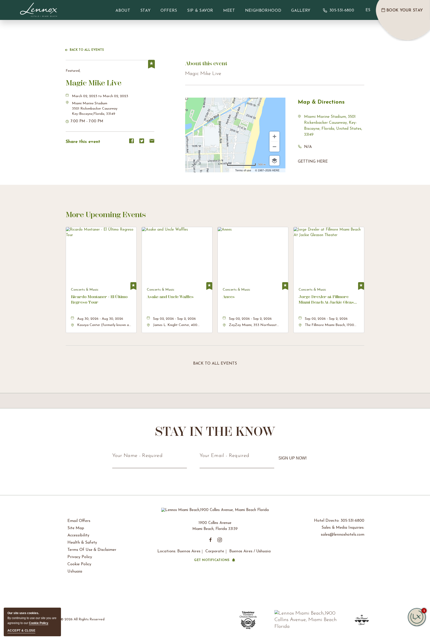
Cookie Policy (79, 564)
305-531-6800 (341, 10)
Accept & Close (21, 630)
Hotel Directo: (339, 521)
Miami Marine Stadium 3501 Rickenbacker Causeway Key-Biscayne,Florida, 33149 (94, 109)
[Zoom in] (274, 136)
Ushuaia (74, 572)
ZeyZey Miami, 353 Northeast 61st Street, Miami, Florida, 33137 (255, 325)
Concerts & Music (85, 290)
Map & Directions (321, 102)
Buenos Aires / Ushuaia (250, 551)
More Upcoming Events (106, 214)
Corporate (214, 551)
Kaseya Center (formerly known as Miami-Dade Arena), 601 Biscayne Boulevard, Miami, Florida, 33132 (103, 325)
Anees (229, 296)
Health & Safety (82, 543)
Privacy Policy (79, 557)
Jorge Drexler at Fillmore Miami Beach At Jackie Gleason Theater (329, 299)
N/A (308, 147)
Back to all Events (87, 50)
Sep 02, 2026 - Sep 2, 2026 (174, 319)
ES (368, 10)
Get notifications (211, 560)
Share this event (83, 142)
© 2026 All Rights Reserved (83, 619)
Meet (229, 11)
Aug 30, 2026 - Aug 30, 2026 (100, 319)
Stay (145, 11)
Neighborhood (263, 11)
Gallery (300, 11)
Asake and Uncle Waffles (170, 296)
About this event (206, 63)
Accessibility (78, 535)
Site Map (75, 528)
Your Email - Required (224, 455)
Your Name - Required (137, 455)
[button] (94, 109)
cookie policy (38, 623)
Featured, (73, 71)
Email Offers (78, 521)
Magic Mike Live (93, 82)
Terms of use (243, 170)
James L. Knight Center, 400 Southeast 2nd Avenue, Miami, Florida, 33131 (176, 325)
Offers (169, 11)
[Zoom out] (274, 147)
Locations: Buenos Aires (178, 551)
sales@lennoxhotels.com (342, 535)
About (122, 11)
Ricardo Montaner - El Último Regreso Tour (99, 299)
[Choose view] (274, 161)
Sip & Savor (200, 11)
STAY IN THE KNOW (215, 431)
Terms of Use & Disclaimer (91, 550)
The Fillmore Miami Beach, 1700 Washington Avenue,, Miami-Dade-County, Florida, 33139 (331, 325)
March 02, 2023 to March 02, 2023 (100, 96)
